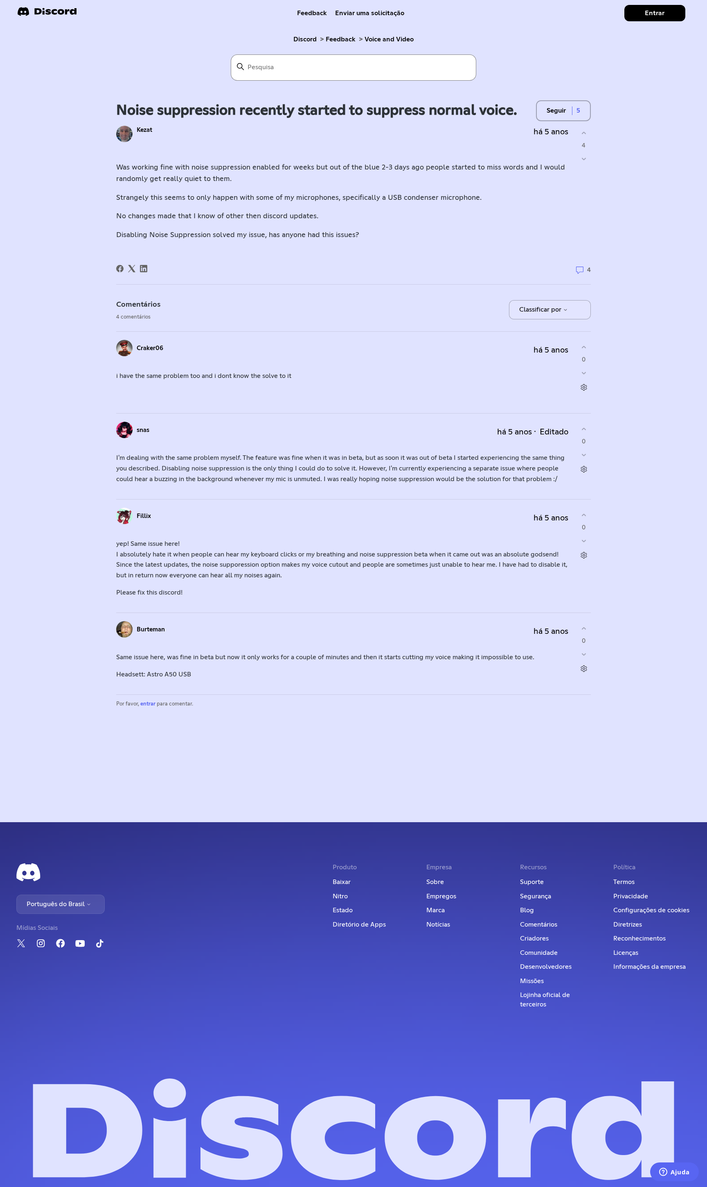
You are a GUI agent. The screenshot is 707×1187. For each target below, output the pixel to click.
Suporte (532, 882)
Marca (435, 910)
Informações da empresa (649, 966)
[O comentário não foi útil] (583, 373)
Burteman (151, 629)
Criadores (534, 938)
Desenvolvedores (546, 966)
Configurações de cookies (651, 910)
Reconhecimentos (639, 938)
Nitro (340, 896)
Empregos (441, 896)
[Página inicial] (47, 14)
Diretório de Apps (359, 924)
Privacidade (630, 896)
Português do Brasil (56, 904)
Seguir (556, 110)
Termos (624, 882)
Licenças (625, 953)
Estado (343, 910)
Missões (532, 981)
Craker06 (150, 348)
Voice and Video (389, 39)
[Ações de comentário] (583, 387)
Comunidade (539, 953)
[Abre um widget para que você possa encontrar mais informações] (674, 1172)
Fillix (144, 516)
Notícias (438, 924)
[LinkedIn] (143, 268)
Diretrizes (627, 924)
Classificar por (541, 309)
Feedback (312, 13)
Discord (305, 39)
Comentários (538, 924)
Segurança (535, 896)
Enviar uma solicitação (369, 13)
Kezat (144, 130)
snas (143, 430)
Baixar (342, 882)
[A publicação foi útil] (583, 133)
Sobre (435, 882)
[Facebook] (120, 268)
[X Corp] (131, 268)
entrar (147, 704)
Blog (527, 910)
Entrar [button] (654, 13)
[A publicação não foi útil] (583, 159)
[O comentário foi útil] (583, 347)
